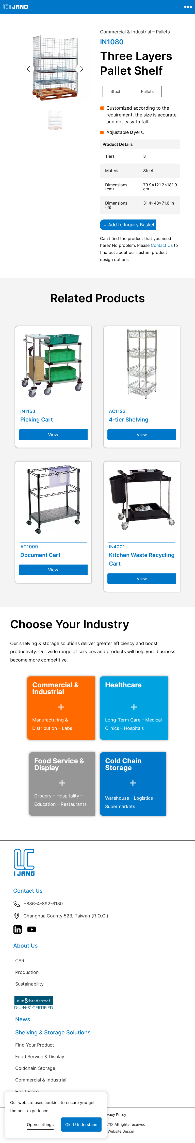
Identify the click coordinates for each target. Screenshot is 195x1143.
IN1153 (27, 411)
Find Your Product (34, 1045)
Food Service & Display (39, 1056)
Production (27, 972)
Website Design (121, 1131)
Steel (115, 91)
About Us (25, 945)
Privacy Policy (114, 1114)
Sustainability (29, 984)
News (22, 1019)
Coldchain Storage (35, 1068)
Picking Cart (36, 419)
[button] (28, 68)
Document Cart (40, 555)
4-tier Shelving (129, 419)
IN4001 (117, 546)
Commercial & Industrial (125, 31)
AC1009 (29, 546)
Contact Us (162, 245)
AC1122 (117, 411)
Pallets (163, 31)
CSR (19, 960)
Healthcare (27, 1091)
